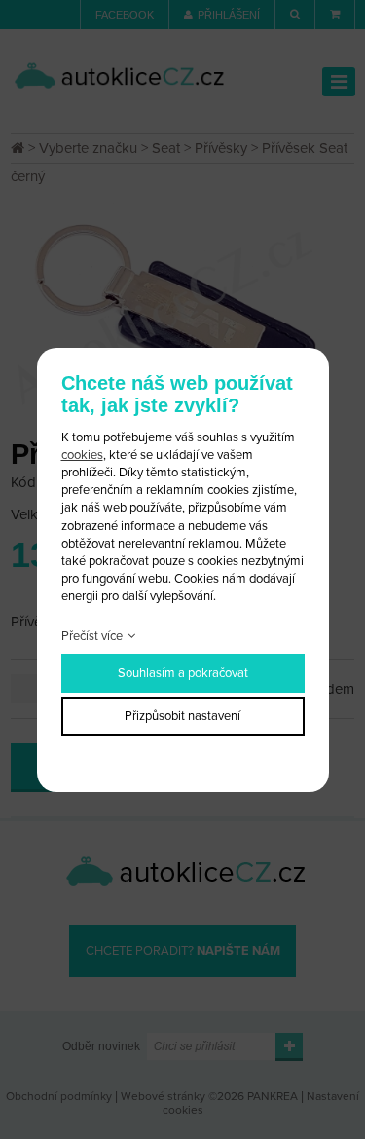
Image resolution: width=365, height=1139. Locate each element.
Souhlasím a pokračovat (183, 673)
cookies (82, 455)
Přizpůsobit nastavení (182, 716)
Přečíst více (92, 636)
